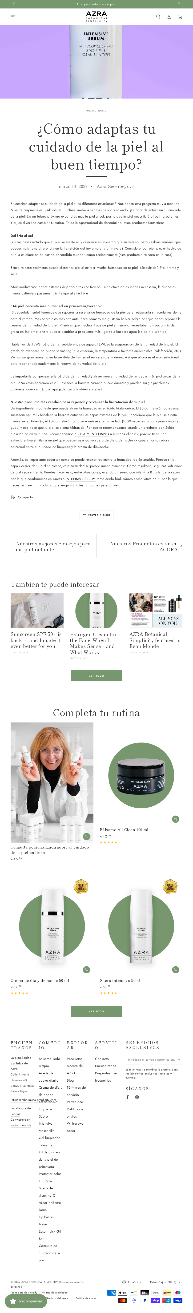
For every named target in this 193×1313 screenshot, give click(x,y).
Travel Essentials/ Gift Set (50, 1231)
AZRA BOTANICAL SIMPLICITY (39, 1282)
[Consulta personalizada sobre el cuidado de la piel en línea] (52, 782)
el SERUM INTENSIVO (92, 434)
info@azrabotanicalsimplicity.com (33, 1100)
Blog (70, 1080)
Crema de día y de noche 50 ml (40, 980)
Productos (74, 1058)
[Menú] (13, 16)
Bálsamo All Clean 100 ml (124, 829)
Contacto (102, 1058)
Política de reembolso (55, 1292)
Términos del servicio (58, 1298)
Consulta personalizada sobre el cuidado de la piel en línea (50, 849)
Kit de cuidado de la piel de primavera (50, 1159)
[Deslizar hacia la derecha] (178, 4)
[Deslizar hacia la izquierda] (14, 4)
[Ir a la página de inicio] (96, 16)
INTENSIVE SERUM (81, 478)
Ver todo (96, 676)
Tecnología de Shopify (24, 1292)
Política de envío (86, 1298)
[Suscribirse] (179, 1059)
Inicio (90, 110)
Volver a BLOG (99, 514)
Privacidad (75, 1101)
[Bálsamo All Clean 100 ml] (141, 774)
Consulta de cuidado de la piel (49, 1252)
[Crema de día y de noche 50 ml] (52, 925)
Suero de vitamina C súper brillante (50, 1195)
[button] (158, 16)
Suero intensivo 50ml (120, 980)
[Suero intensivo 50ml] (141, 925)
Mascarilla (46, 1130)
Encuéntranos (105, 1065)
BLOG (101, 110)
